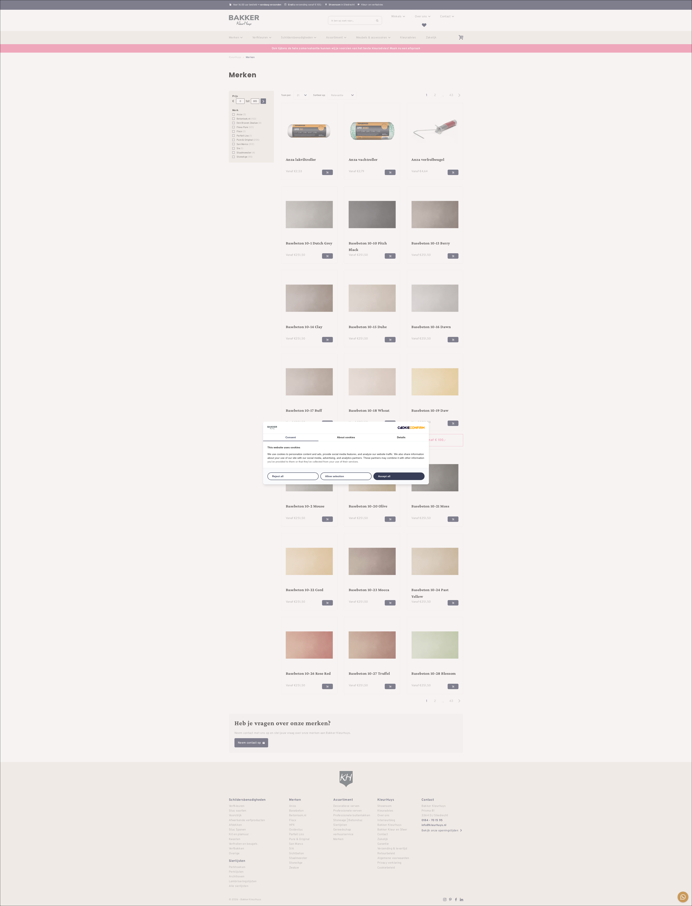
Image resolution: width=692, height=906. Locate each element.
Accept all (384, 476)
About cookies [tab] (346, 437)
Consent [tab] (290, 437)
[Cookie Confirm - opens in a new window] (411, 427)
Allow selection (334, 476)
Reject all (277, 476)
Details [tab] (401, 437)
